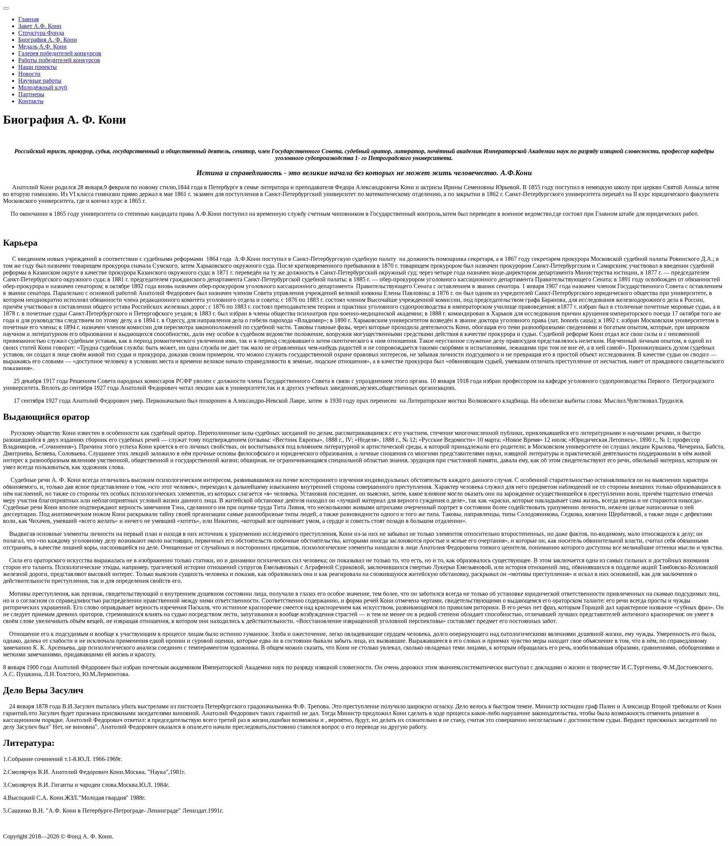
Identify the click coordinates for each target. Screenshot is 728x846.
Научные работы (39, 80)
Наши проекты (37, 67)
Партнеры (31, 94)
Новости (29, 74)
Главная (28, 19)
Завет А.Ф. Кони (39, 26)
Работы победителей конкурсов (59, 60)
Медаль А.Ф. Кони (42, 46)
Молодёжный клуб (42, 87)
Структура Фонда (41, 33)
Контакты (31, 101)
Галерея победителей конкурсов (59, 53)
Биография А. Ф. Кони (47, 39)
